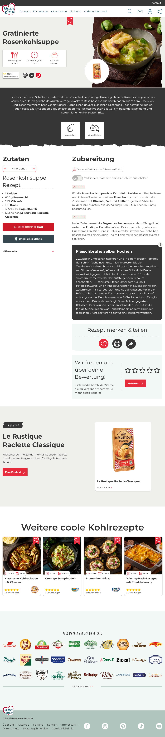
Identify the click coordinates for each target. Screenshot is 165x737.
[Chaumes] (74, 660)
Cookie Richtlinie (62, 728)
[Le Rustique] (139, 644)
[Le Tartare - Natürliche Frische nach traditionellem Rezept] (107, 660)
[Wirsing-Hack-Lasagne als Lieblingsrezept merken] (158, 541)
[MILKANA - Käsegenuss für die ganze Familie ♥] (155, 644)
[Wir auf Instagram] (105, 727)
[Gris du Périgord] (90, 659)
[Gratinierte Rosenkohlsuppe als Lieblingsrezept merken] (70, 21)
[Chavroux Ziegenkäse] (42, 644)
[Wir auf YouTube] (159, 727)
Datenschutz (11, 728)
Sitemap (24, 724)
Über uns (9, 724)
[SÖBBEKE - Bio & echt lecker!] (58, 659)
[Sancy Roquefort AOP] (139, 675)
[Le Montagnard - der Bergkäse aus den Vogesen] (74, 675)
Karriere (38, 724)
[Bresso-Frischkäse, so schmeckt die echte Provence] (74, 644)
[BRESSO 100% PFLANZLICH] (90, 644)
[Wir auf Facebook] (87, 727)
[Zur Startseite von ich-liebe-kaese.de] (8, 9)
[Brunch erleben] (9, 659)
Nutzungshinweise (35, 728)
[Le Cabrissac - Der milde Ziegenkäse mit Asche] (123, 675)
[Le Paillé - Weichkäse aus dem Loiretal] (107, 675)
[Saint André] (107, 644)
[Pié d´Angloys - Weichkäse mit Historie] (90, 675)
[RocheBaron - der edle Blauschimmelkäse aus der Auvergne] (9, 675)
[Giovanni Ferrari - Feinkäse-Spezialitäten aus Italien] (58, 644)
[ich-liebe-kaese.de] (8, 710)
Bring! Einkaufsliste (30, 238)
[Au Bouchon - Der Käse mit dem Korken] (139, 660)
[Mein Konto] (150, 11)
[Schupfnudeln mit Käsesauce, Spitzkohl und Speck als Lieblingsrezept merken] (77, 541)
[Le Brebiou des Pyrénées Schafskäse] (58, 675)
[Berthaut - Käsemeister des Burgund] (155, 675)
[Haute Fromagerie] (42, 660)
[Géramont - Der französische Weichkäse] (9, 644)
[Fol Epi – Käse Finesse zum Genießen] (25, 644)
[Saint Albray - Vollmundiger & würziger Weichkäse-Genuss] (123, 644)
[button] (31, 75)
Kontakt (156, 2)
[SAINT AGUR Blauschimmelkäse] (25, 660)
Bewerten (133, 383)
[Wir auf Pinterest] (123, 727)
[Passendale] (26, 675)
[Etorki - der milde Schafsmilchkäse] (123, 660)
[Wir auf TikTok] (141, 727)
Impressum (69, 724)
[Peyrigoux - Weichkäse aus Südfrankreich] (155, 660)
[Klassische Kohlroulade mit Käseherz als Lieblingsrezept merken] (36, 541)
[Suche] (130, 11)
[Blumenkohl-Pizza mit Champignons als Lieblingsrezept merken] (117, 541)
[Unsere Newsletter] (140, 11)
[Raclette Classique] (96, 71)
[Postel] (42, 675)
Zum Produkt (13, 472)
